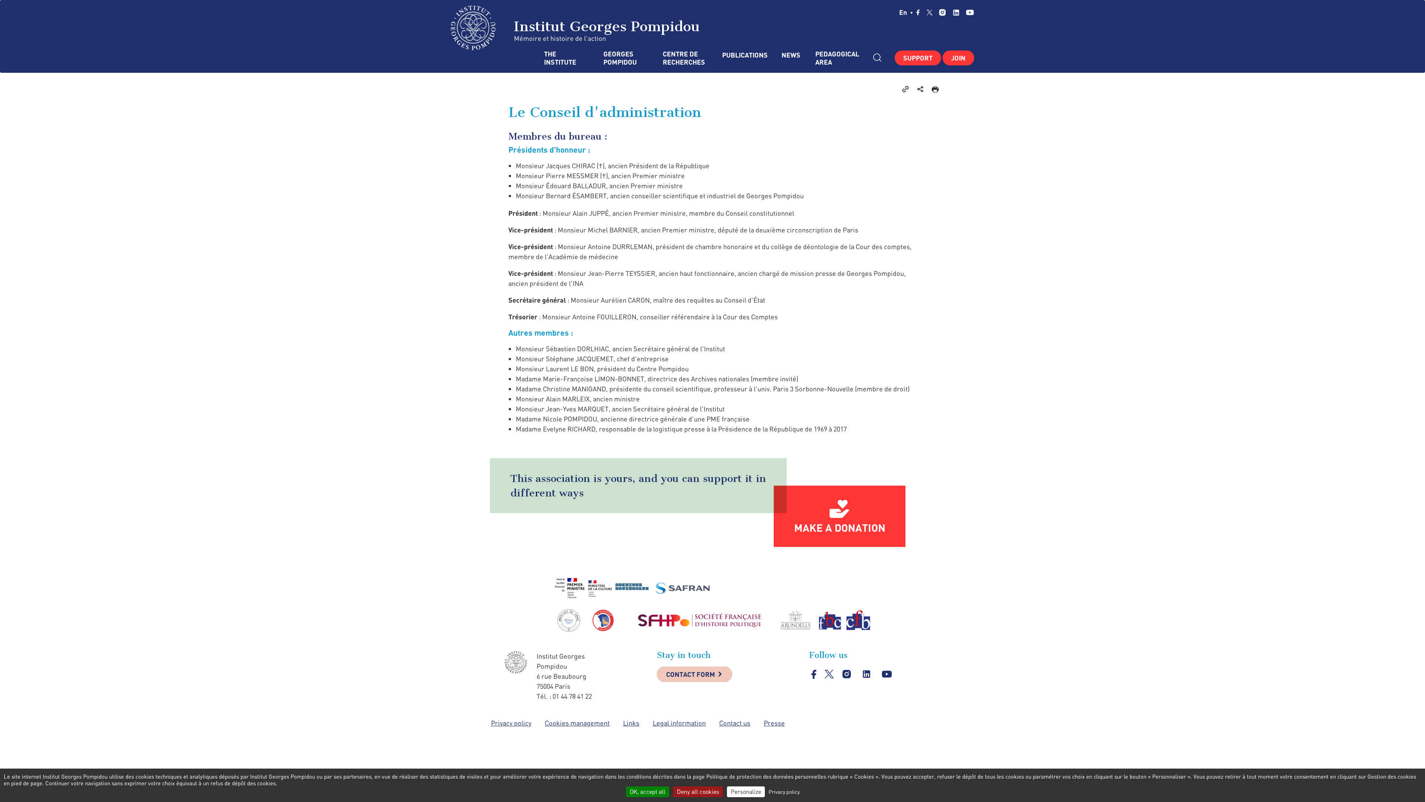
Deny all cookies (698, 791)
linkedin (956, 12)
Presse (774, 723)
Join (958, 58)
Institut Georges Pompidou (604, 26)
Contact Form (690, 674)
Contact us (734, 723)
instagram (942, 12)
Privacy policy (511, 723)
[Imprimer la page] (935, 88)
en (903, 12)
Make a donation (839, 527)
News (791, 55)
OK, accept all (647, 791)
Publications (744, 55)
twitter (929, 12)
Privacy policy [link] (784, 792)
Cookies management (577, 723)
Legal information (679, 723)
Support (918, 58)
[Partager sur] (920, 88)
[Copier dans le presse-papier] (905, 88)
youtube (970, 12)
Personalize (746, 791)
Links (631, 723)
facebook (918, 12)
